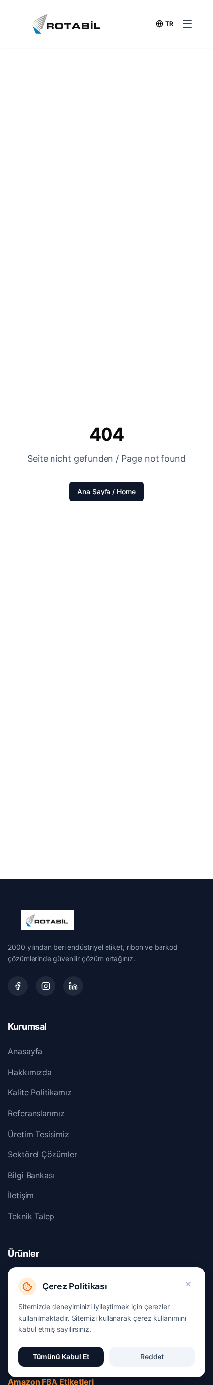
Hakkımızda (30, 1072)
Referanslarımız (36, 1113)
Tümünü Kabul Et (61, 1356)
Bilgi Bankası (31, 1175)
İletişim (21, 1195)
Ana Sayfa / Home (106, 491)
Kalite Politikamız (40, 1092)
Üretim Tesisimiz (38, 1134)
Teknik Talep (31, 1216)
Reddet (152, 1356)
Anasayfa (25, 1051)
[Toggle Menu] (187, 24)
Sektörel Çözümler (42, 1154)
